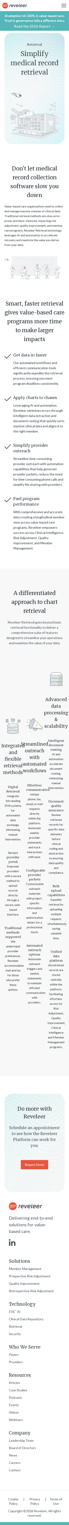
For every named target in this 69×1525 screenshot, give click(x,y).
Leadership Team (21, 1440)
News (13, 1455)
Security (15, 1334)
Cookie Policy (13, 1501)
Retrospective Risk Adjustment (31, 1291)
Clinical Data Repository (26, 1319)
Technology (22, 1304)
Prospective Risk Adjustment (29, 1276)
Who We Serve (24, 1347)
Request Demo (34, 1165)
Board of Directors (22, 1448)
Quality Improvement (24, 1283)
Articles (14, 1383)
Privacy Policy (34, 1501)
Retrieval (15, 1326)
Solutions (19, 1261)
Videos (14, 1412)
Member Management (25, 1269)
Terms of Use (55, 1501)
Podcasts (15, 1397)
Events (14, 1405)
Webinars (16, 1420)
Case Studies (18, 1390)
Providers (16, 1362)
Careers (14, 1463)
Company (20, 1433)
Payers (14, 1355)
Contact (15, 1470)
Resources (20, 1375)
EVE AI (14, 1312)
